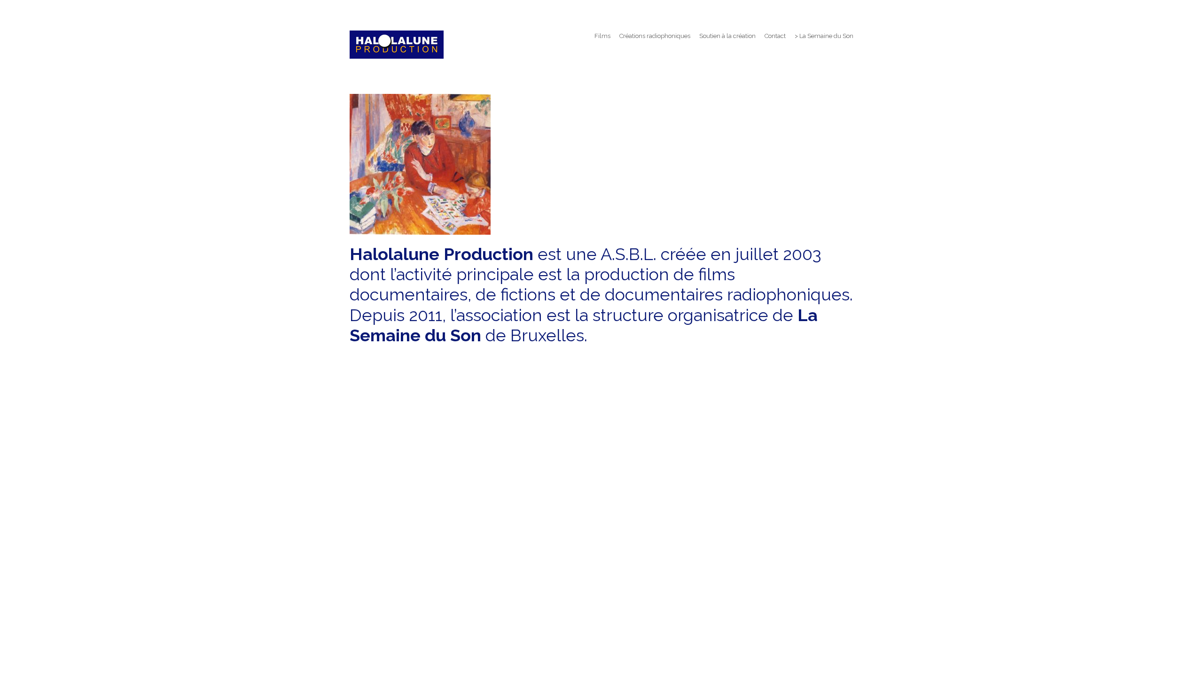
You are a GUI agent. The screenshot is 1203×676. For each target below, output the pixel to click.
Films (602, 35)
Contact (775, 35)
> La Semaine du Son (824, 35)
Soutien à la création (727, 35)
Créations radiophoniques (654, 35)
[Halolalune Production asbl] (397, 45)
